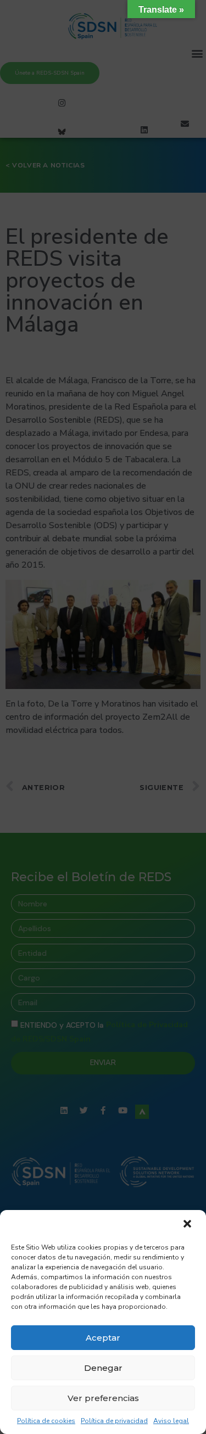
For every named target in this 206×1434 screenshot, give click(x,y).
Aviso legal (171, 1420)
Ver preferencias (103, 1398)
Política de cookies (46, 1420)
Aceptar (103, 1337)
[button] (188, 1224)
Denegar (103, 1368)
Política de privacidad (114, 1420)
